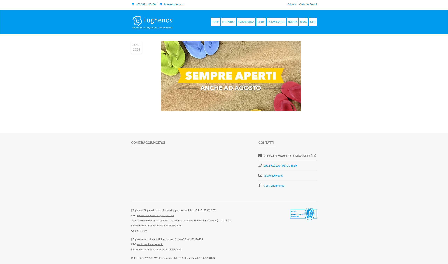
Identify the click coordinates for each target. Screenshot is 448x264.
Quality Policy (139, 230)
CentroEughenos (274, 185)
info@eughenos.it (273, 175)
